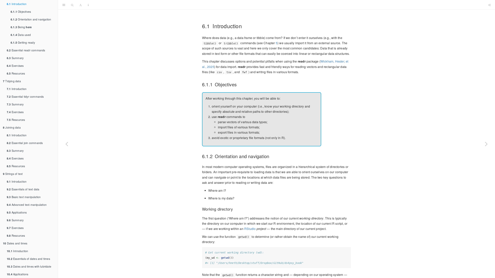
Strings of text (13, 174)
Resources (16, 73)
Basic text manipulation (24, 197)
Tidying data (12, 81)
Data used (21, 35)
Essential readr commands (26, 50)
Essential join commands (25, 143)
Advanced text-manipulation (27, 205)
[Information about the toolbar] (88, 5)
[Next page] (486, 144)
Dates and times (15, 243)
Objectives (21, 12)
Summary (15, 58)
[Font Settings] (80, 5)
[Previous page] (66, 144)
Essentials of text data (23, 189)
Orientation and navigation (31, 19)
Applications (17, 212)
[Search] (72, 5)
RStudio (250, 228)
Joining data (12, 127)
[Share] (489, 5)
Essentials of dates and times (28, 259)
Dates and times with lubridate (29, 266)
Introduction (16, 4)
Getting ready (23, 42)
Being (21, 27)
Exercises (15, 66)
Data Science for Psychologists (288, 5)
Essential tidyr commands (25, 96)
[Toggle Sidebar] (64, 5)
